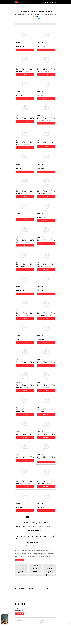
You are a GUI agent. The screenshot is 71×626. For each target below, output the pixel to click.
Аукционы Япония (19, 586)
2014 (25, 536)
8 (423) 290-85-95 (19, 600)
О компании (46, 588)
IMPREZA (23, 526)
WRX (45, 526)
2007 (54, 536)
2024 (25, 533)
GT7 (32, 546)
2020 (42, 533)
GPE (24, 546)
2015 (21, 536)
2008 (49, 536)
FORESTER (18, 526)
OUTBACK (40, 526)
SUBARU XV (19, 42)
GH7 (16, 546)
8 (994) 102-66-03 (19, 597)
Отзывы (31, 591)
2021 (38, 533)
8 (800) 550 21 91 (47, 2)
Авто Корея (46, 586)
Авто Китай (32, 586)
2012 (33, 536)
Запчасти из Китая (19, 588)
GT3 (28, 546)
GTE (35, 546)
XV (48, 526)
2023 (29, 533)
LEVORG (34, 526)
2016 (17, 536)
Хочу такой (25, 50)
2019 (46, 533)
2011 (37, 536)
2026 (17, 533)
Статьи (17, 591)
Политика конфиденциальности (42, 622)
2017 (54, 533)
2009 (45, 536)
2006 (17, 538)
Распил (31, 588)
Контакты (45, 591)
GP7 (20, 546)
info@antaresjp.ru (19, 610)
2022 (34, 533)
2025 (21, 533)
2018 (50, 533)
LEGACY (29, 526)
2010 (41, 536)
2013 (29, 536)
